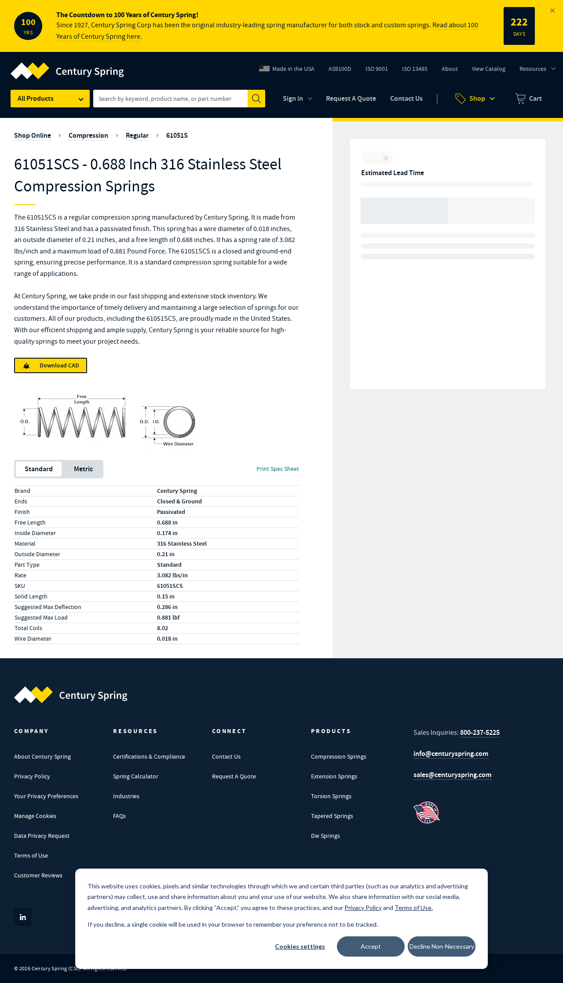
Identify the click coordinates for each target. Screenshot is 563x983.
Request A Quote (234, 776)
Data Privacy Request (41, 836)
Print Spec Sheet (277, 469)
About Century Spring (42, 756)
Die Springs (325, 836)
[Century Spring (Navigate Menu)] (67, 65)
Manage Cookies (35, 816)
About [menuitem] (450, 69)
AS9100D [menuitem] (343, 71)
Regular (137, 135)
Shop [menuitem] (477, 98)
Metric (83, 468)
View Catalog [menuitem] (488, 69)
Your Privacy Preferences (46, 796)
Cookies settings (300, 946)
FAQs (119, 816)
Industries (126, 796)
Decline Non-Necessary (441, 946)
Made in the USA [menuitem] (293, 69)
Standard (39, 468)
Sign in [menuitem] (293, 98)
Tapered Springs (332, 816)
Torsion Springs (331, 796)
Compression (88, 135)
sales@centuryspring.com (452, 774)
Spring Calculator (135, 776)
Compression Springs (338, 756)
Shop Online (32, 135)
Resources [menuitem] (532, 69)
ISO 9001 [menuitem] (380, 71)
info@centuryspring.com (450, 753)
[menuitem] (528, 98)
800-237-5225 (480, 732)
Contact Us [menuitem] (406, 98)
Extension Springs (334, 776)
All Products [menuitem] (36, 98)
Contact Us (226, 756)
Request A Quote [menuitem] (351, 98)
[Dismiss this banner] (552, 11)
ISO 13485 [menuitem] (415, 69)
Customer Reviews (38, 875)
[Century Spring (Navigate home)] (71, 694)
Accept (371, 946)
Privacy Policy (32, 776)
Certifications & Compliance (149, 756)
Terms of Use (31, 855)
